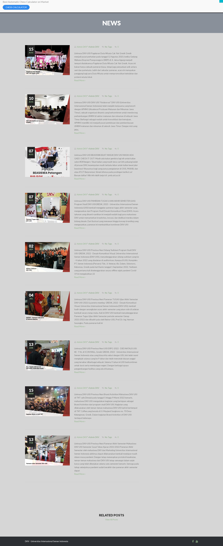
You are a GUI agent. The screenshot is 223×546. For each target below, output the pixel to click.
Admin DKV (82, 47)
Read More (79, 80)
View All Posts (111, 519)
